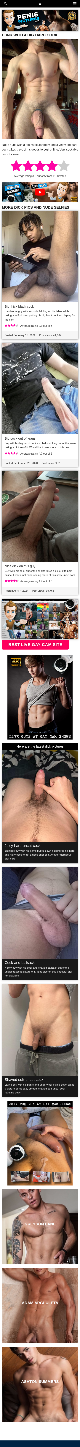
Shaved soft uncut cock (24, 1080)
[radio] (16, 166)
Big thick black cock (19, 306)
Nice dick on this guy (20, 566)
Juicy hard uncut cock (23, 846)
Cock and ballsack (20, 963)
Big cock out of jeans (20, 438)
